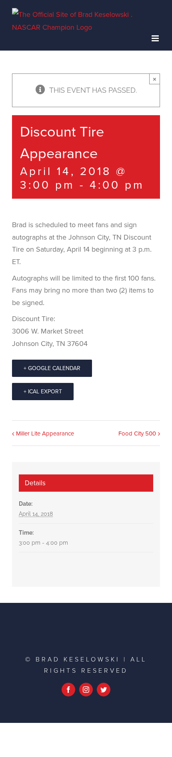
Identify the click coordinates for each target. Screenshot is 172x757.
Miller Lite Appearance (45, 433)
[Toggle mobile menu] (156, 38)
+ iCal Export (43, 391)
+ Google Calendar (52, 368)
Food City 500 (137, 433)
